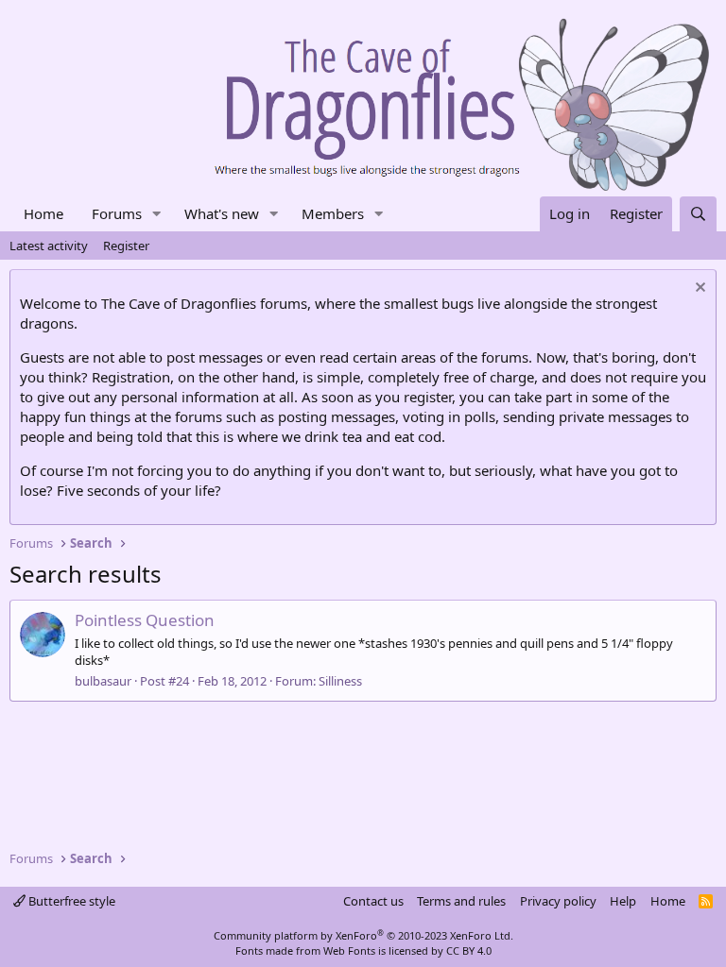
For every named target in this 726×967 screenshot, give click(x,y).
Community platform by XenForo (363, 935)
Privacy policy (558, 900)
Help (623, 900)
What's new (221, 213)
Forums (117, 213)
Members (333, 213)
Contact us (373, 900)
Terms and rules (461, 900)
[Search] (698, 213)
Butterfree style (70, 900)
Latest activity (48, 245)
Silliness (340, 680)
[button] (157, 213)
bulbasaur (103, 680)
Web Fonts (349, 950)
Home (43, 213)
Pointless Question (145, 620)
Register (126, 245)
